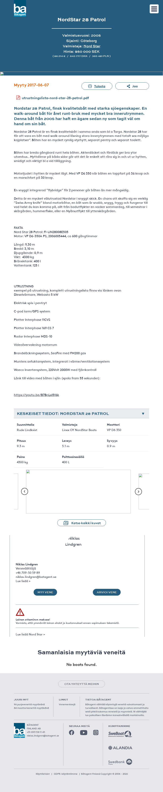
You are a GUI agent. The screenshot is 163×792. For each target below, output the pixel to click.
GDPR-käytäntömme (66, 773)
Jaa (135, 86)
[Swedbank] (120, 762)
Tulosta (99, 86)
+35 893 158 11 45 (36, 731)
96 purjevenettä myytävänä (29, 704)
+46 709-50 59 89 (28, 572)
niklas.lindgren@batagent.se (36, 576)
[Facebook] (71, 732)
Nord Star (91, 46)
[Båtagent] (20, 8)
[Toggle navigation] (154, 8)
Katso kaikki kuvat (86, 522)
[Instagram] (95, 732)
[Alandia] (120, 748)
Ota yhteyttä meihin (81, 684)
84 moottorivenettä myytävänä (31, 707)
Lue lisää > (23, 581)
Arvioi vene (107, 592)
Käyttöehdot (43, 773)
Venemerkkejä (67, 704)
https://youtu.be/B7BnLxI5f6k (36, 394)
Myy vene (45, 592)
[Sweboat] (120, 734)
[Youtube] (83, 732)
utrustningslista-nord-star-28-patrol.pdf (55, 97)
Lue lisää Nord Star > (30, 634)
